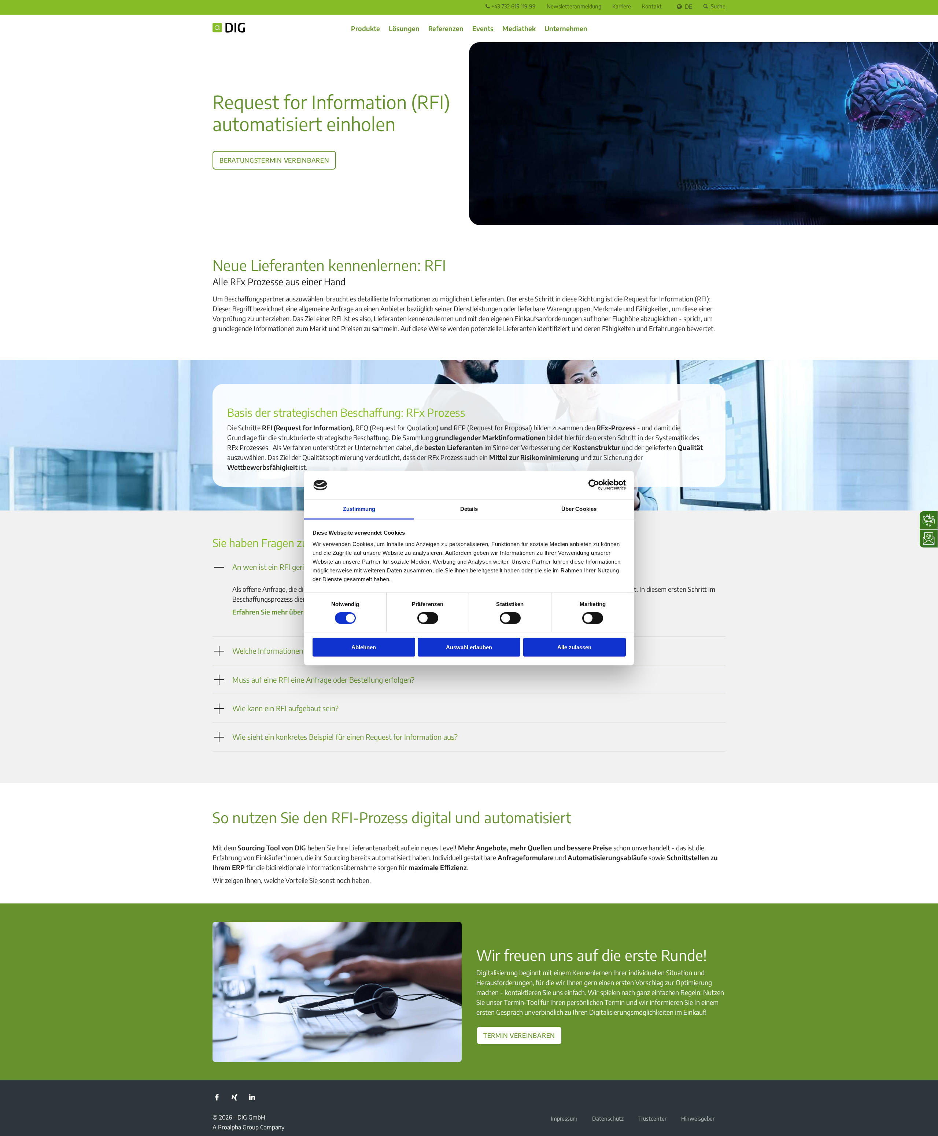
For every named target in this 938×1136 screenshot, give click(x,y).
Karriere (621, 6)
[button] (469, 679)
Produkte (365, 28)
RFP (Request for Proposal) (493, 427)
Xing (234, 1097)
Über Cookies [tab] (579, 509)
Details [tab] (469, 509)
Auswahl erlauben (469, 647)
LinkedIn (252, 1097)
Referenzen (446, 28)
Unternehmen (565, 28)
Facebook (217, 1097)
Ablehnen (363, 647)
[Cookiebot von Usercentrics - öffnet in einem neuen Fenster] (594, 484)
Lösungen (404, 28)
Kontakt (652, 6)
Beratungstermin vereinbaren (274, 158)
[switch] (427, 618)
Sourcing (336, 857)
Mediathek (519, 28)
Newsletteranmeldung (574, 6)
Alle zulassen (574, 647)
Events (483, 28)
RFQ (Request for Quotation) (397, 427)
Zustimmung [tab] (359, 509)
